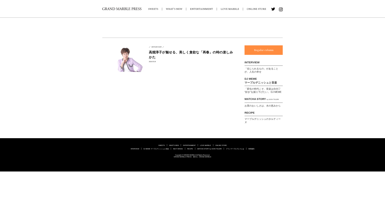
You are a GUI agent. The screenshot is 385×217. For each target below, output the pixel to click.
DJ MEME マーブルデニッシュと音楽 (156, 149)
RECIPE (250, 112)
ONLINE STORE (256, 9)
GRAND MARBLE (205, 157)
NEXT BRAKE (178, 149)
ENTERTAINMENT (201, 9)
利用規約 (251, 149)
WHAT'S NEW (174, 9)
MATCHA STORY (262, 99)
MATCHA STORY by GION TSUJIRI (209, 149)
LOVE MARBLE (230, 9)
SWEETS (153, 9)
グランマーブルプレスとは (235, 149)
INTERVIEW (252, 62)
